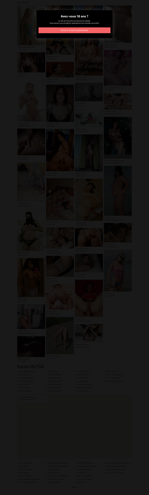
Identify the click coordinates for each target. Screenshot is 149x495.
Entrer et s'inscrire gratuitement (74, 30)
